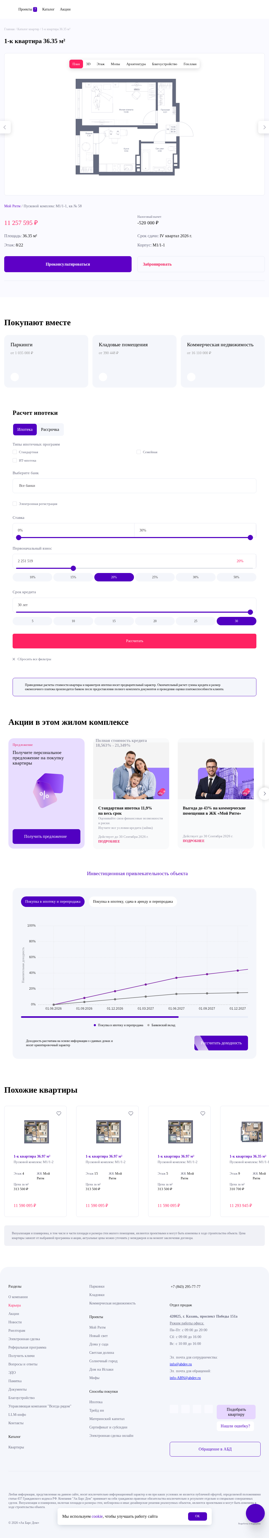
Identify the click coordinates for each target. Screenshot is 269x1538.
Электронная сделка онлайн (111, 1436)
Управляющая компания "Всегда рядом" (39, 1406)
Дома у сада (98, 1344)
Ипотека (95, 1402)
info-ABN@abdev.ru (185, 1378)
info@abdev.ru (181, 1364)
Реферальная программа (27, 1347)
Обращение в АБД (215, 1449)
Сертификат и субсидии (108, 1427)
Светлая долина (101, 1353)
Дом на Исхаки (101, 1369)
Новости (15, 1322)
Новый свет (98, 1336)
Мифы (94, 1378)
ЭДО (12, 1373)
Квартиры (16, 1447)
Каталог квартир (28, 29)
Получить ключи (21, 1356)
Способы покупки (103, 1392)
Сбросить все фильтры (34, 659)
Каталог (48, 9)
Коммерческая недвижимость (112, 1303)
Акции (65, 9)
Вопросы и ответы (22, 1364)
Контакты (15, 1423)
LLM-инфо (17, 1415)
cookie (97, 1516)
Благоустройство (21, 1398)
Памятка (15, 1381)
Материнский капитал (107, 1419)
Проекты (27, 9)
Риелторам (16, 1331)
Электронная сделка (24, 1339)
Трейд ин (96, 1410)
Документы (17, 1389)
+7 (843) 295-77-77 (185, 1287)
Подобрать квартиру (236, 1411)
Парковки (97, 1286)
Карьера (14, 1305)
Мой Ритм (12, 206)
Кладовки (97, 1295)
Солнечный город (103, 1361)
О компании (18, 1297)
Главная (9, 29)
